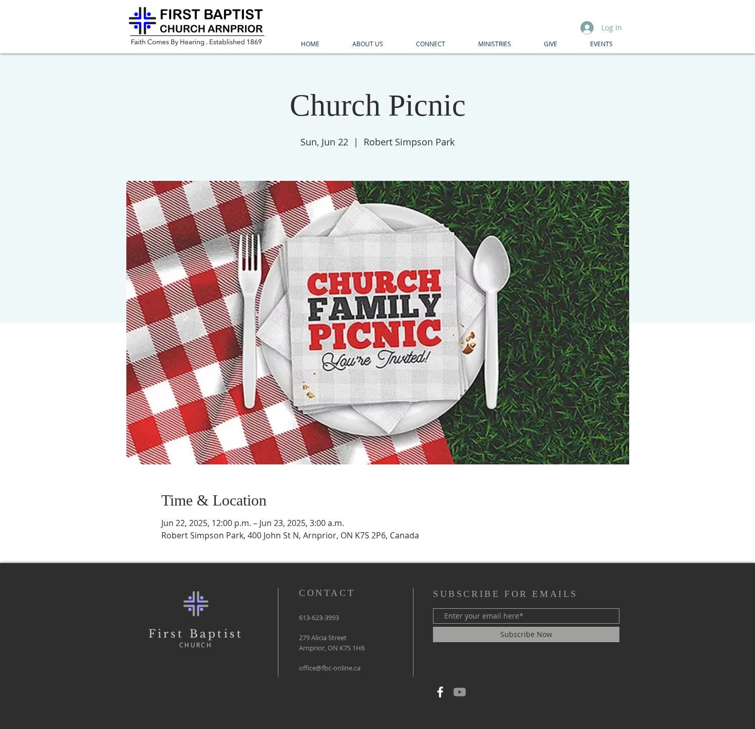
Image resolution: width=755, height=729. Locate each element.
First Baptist (195, 634)
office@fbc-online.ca (330, 667)
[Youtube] (459, 692)
